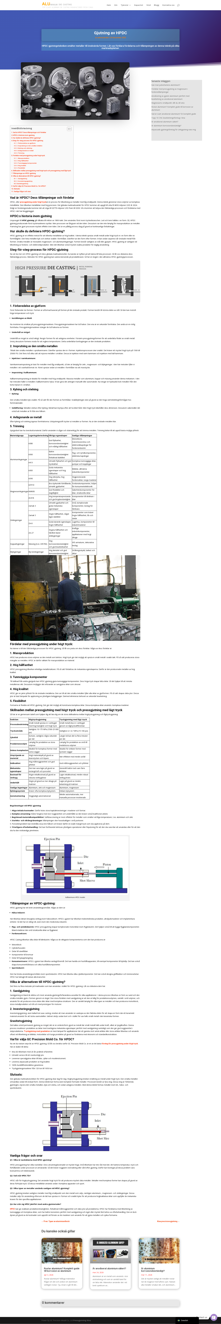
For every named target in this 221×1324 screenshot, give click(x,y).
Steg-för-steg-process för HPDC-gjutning (28, 141)
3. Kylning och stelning (24, 148)
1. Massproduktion (22, 158)
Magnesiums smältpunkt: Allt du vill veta (167, 103)
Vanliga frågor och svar (22, 191)
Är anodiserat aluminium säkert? (164, 121)
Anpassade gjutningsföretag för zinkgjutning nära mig (173, 129)
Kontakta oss (168, 5)
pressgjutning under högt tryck (33, 202)
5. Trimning (20, 153)
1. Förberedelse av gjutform (26, 143)
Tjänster (124, 5)
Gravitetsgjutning (22, 183)
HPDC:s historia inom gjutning (24, 135)
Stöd (148, 5)
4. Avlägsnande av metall (25, 151)
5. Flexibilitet (20, 168)
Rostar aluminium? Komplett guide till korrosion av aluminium (61, 1269)
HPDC (12, 1209)
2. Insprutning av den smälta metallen (29, 146)
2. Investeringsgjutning (24, 181)
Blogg (156, 5)
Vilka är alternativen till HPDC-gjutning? (27, 176)
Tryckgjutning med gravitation (37, 1031)
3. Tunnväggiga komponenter (26, 163)
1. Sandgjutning (21, 178)
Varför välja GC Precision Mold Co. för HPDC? (29, 186)
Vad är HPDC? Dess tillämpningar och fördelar (29, 132)
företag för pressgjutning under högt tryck (120, 1044)
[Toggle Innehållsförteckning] (68, 129)
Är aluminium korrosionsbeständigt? (166, 125)
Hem (109, 5)
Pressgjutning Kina (82, 1320)
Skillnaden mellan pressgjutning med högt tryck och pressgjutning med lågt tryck (42, 171)
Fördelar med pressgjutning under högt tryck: (29, 155)
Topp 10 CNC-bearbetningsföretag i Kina (168, 118)
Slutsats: (17, 189)
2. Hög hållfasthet (22, 161)
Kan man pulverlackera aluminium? (165, 85)
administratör (103, 38)
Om (115, 5)
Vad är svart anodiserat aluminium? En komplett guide (173, 114)
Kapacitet (138, 5)
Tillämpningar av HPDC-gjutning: (24, 173)
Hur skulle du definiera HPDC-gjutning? (27, 138)
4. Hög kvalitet (21, 165)
